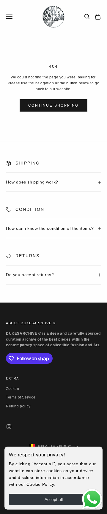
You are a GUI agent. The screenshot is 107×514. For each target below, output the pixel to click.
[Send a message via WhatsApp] (92, 499)
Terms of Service (21, 397)
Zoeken (12, 389)
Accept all (54, 499)
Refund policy (18, 406)
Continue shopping (53, 105)
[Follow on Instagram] (9, 427)
